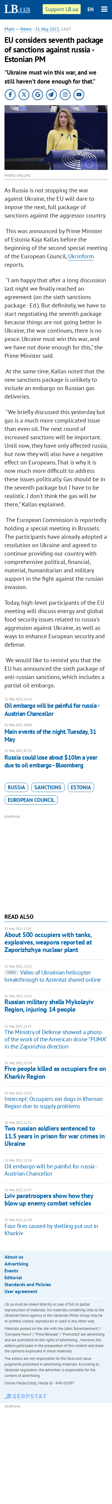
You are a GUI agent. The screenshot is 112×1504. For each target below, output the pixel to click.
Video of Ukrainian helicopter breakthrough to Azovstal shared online (52, 976)
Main (9, 29)
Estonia (81, 787)
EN (90, 9)
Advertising (16, 1264)
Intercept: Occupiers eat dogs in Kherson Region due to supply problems (53, 1102)
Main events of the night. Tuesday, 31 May (50, 735)
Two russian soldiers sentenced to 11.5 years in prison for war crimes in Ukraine (54, 1136)
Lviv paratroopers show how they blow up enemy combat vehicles (48, 1199)
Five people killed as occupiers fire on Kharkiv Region (55, 1072)
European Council (31, 799)
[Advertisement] (56, 863)
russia (16, 787)
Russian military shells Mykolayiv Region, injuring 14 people (48, 1005)
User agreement (20, 1291)
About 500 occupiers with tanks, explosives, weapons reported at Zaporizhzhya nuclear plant (48, 942)
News (26, 29)
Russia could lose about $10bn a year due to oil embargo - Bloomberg (50, 761)
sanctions (48, 787)
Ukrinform (81, 256)
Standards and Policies (27, 1284)
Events (11, 1271)
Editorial (13, 1277)
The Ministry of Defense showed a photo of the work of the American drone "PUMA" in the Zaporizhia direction (55, 1039)
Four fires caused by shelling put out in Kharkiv (51, 1229)
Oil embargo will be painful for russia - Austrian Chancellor (51, 709)
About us (13, 1257)
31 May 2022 (47, 29)
